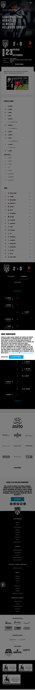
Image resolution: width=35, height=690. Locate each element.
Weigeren (4, 357)
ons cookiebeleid (14, 352)
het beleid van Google (27, 352)
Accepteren (16, 357)
